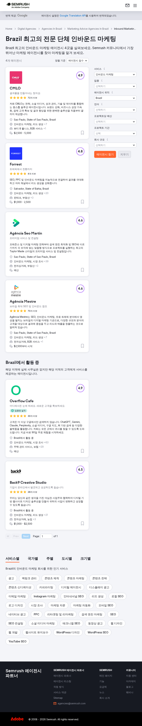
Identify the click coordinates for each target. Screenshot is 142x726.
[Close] (131, 321)
